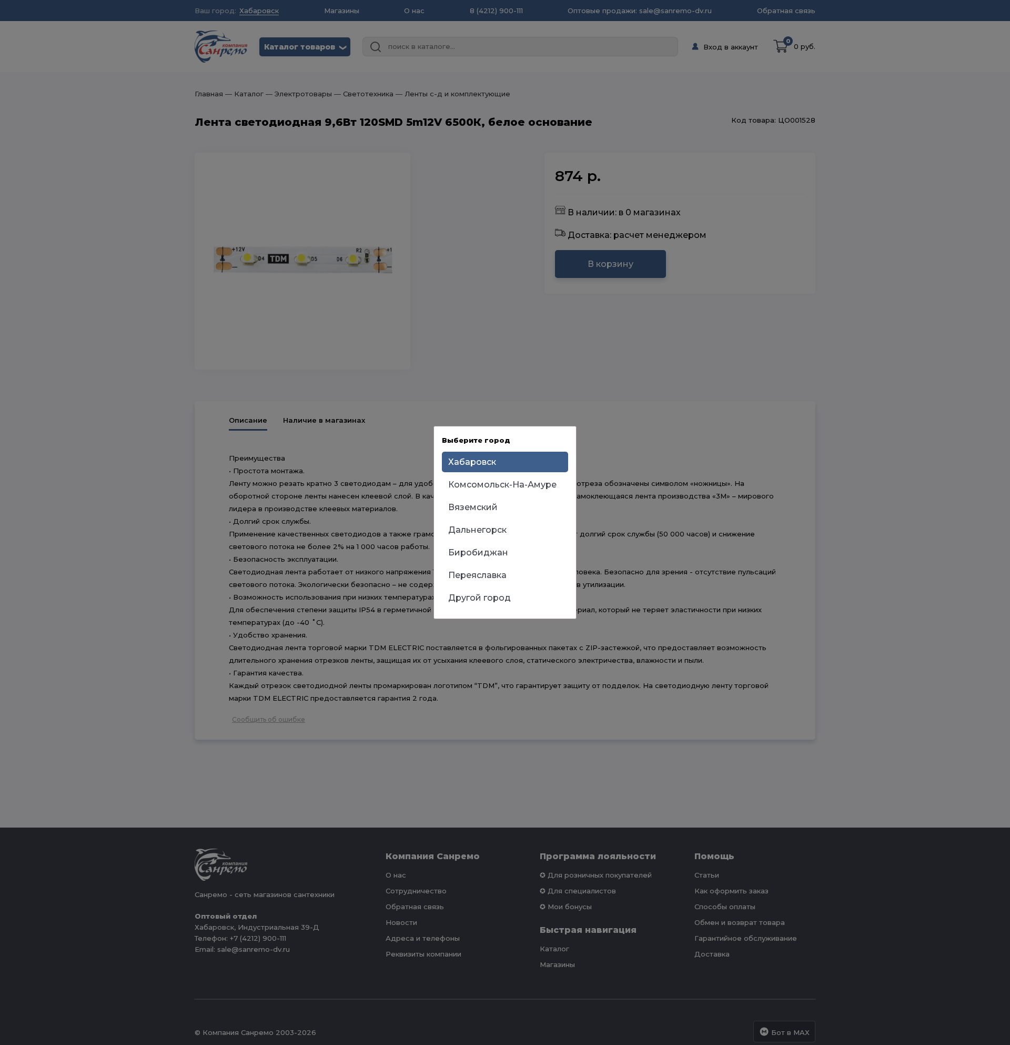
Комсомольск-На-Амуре (502, 485)
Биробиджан (478, 553)
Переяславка (477, 575)
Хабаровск (472, 462)
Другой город (479, 598)
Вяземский (473, 507)
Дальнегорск (477, 530)
